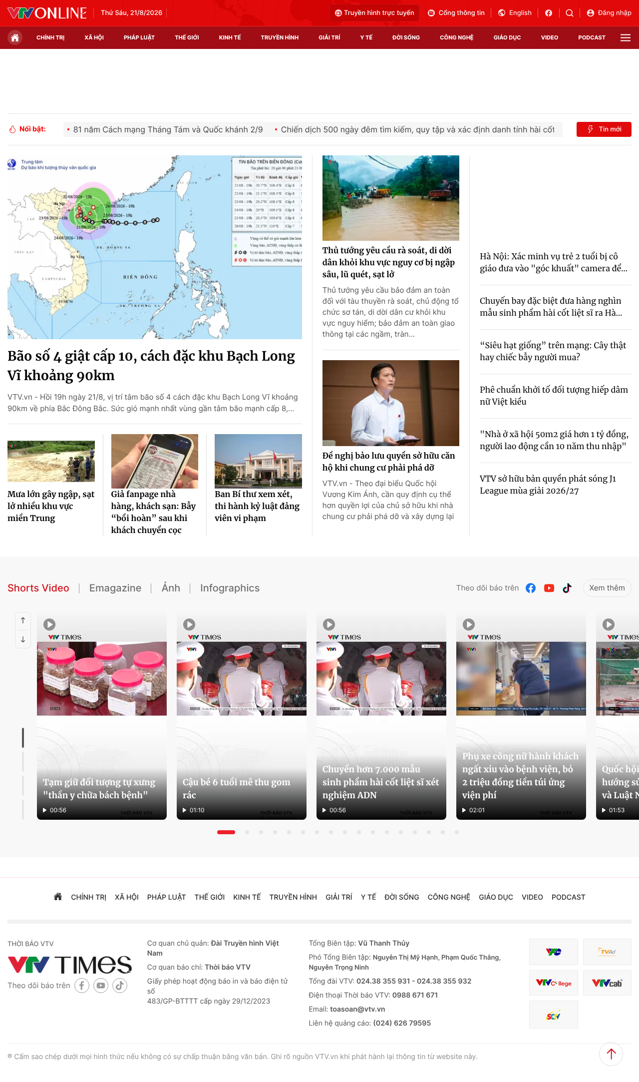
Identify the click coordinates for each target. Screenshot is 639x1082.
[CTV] (553, 983)
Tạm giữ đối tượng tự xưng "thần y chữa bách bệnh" (99, 789)
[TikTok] (567, 588)
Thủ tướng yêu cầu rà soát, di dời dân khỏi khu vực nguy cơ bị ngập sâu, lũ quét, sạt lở (388, 263)
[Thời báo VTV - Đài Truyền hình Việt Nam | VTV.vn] (46, 12)
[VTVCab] (607, 983)
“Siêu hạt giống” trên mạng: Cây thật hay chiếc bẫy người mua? (553, 352)
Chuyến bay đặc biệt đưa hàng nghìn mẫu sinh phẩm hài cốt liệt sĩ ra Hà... (551, 307)
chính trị (50, 37)
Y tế (366, 37)
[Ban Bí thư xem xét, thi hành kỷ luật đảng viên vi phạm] (258, 461)
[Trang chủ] (14, 37)
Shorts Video (38, 588)
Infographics (230, 588)
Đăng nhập (615, 13)
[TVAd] (607, 952)
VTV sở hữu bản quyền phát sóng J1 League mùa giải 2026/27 (548, 485)
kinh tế (230, 37)
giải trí (329, 37)
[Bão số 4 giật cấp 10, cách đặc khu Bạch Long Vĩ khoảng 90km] (154, 247)
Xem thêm (607, 587)
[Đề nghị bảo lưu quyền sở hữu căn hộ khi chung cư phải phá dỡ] (390, 403)
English (520, 13)
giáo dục (507, 37)
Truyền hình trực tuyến (379, 13)
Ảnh (170, 588)
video (550, 37)
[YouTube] (549, 588)
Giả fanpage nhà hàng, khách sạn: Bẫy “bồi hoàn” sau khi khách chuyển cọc (153, 513)
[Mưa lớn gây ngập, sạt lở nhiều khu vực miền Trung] (51, 461)
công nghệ (456, 37)
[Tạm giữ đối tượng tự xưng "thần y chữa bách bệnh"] (102, 716)
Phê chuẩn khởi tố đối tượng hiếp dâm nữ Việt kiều (554, 396)
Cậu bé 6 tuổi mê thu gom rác (237, 789)
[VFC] (553, 952)
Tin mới (610, 129)
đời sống (406, 37)
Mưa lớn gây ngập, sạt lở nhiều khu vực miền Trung (50, 507)
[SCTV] (553, 1015)
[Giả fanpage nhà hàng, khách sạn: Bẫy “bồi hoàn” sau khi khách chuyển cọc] (155, 461)
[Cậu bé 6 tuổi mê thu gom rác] (242, 716)
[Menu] (626, 37)
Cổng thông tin (462, 13)
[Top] (611, 1054)
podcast (592, 37)
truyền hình (280, 37)
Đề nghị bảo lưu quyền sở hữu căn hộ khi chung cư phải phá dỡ (388, 462)
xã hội (94, 37)
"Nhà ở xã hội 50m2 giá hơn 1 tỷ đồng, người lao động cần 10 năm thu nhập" (554, 441)
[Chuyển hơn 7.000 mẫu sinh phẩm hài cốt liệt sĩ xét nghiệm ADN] (381, 716)
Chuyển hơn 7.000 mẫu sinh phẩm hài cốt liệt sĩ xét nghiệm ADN (380, 782)
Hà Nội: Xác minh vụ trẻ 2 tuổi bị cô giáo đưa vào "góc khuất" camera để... (554, 263)
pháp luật (139, 37)
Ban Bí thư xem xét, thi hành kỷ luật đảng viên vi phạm (257, 507)
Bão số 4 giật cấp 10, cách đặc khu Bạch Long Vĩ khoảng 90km (151, 366)
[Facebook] (531, 588)
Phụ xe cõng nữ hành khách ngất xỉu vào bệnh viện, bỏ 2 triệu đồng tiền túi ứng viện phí (520, 776)
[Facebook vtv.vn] (552, 12)
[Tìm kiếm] (573, 12)
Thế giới (187, 37)
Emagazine (115, 588)
